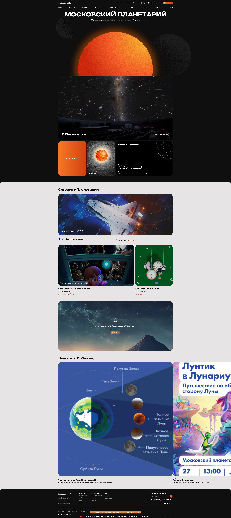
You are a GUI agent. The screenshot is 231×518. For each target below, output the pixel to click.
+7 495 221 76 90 (61, 501)
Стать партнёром (108, 498)
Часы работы (82, 497)
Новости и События (75, 358)
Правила (81, 500)
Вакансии (93, 500)
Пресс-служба (107, 500)
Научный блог (94, 497)
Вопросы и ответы (83, 502)
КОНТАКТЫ (145, 516)
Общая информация (83, 495)
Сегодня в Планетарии (78, 189)
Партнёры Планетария (107, 496)
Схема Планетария (83, 499)
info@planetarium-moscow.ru (64, 503)
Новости (93, 499)
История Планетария (96, 495)
